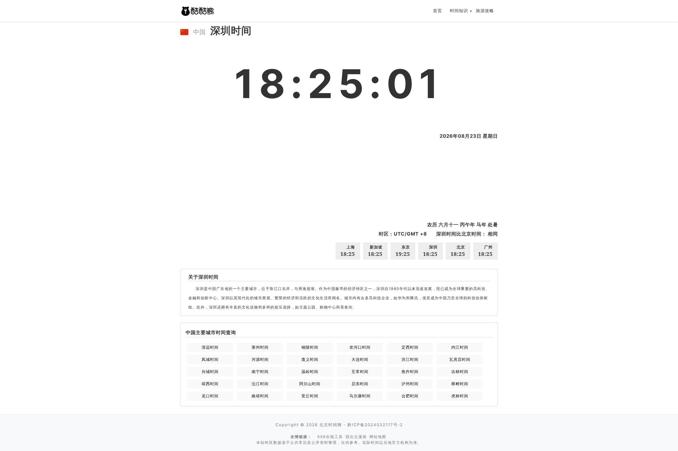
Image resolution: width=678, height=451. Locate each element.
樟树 (459, 383)
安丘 (309, 395)
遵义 (309, 359)
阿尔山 (309, 383)
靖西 (210, 383)
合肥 (410, 395)
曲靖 (260, 395)
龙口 (210, 395)
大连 (359, 359)
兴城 (210, 371)
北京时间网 (330, 424)
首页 (437, 10)
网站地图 (377, 436)
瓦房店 (459, 359)
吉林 (459, 371)
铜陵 (309, 347)
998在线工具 (330, 436)
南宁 (260, 371)
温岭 (309, 371)
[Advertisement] (339, 180)
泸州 (410, 383)
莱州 (260, 347)
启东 (359, 383)
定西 (410, 347)
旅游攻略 (485, 10)
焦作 (410, 371)
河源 (260, 359)
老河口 (360, 347)
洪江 (410, 359)
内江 (459, 347)
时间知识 (459, 10)
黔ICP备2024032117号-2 (375, 424)
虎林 (459, 395)
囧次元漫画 (356, 436)
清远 (210, 347)
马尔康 (360, 395)
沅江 (260, 383)
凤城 (210, 359)
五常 (359, 371)
